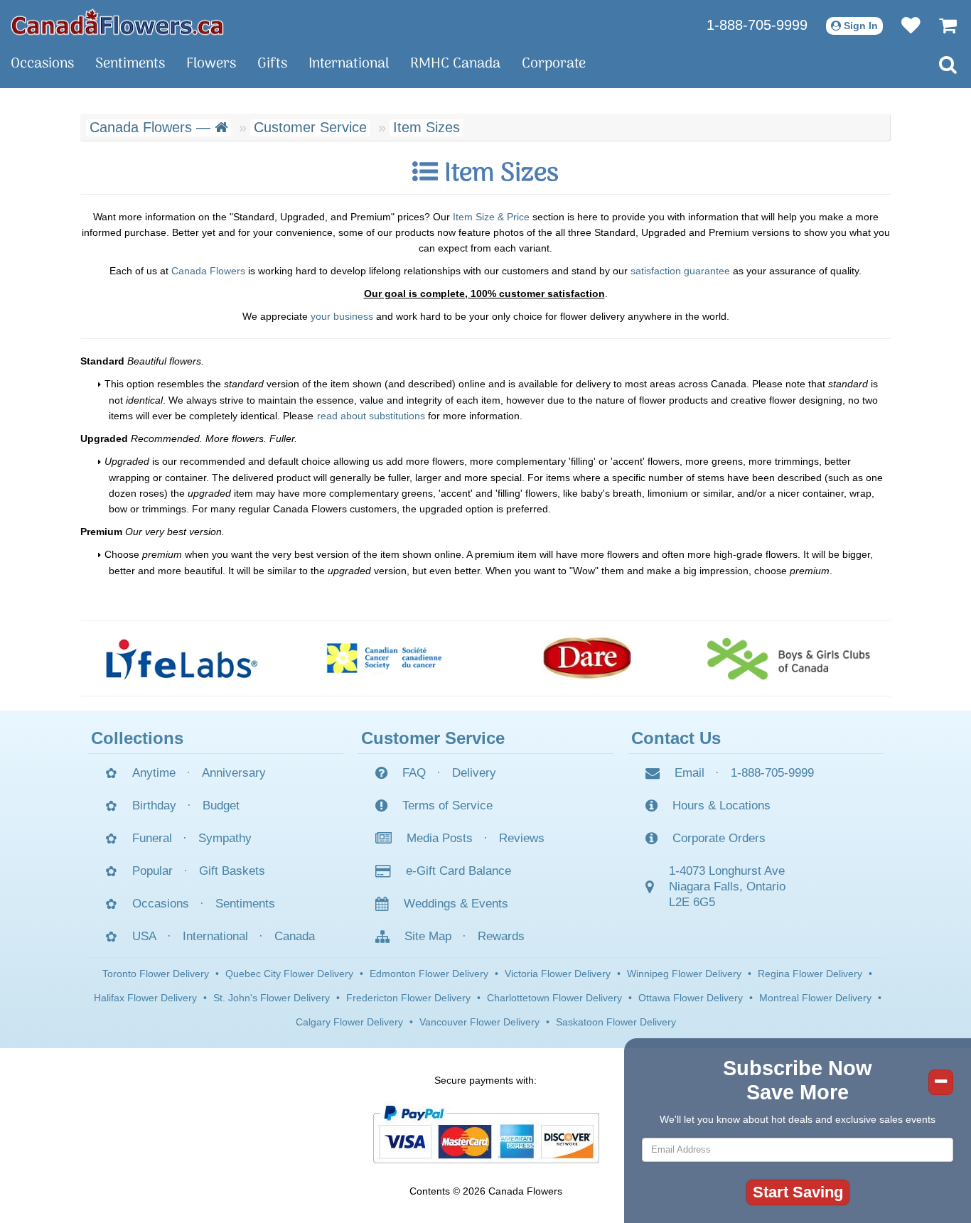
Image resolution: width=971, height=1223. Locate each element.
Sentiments (130, 64)
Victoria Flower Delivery (558, 973)
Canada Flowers (208, 270)
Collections (137, 738)
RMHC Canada (455, 64)
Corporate (554, 64)
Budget (221, 805)
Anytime (154, 773)
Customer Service (310, 127)
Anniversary (234, 773)
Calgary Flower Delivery (349, 1022)
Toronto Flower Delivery (155, 973)
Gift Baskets (232, 871)
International (349, 64)
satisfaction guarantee (680, 270)
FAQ (414, 773)
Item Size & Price (491, 216)
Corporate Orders (719, 838)
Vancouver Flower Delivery (479, 1022)
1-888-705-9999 (757, 25)
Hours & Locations (721, 805)
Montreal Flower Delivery (815, 997)
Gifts (272, 64)
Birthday (154, 805)
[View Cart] (941, 25)
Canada (294, 936)
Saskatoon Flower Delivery (616, 1022)
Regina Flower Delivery (810, 973)
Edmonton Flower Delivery (429, 973)
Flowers (211, 64)
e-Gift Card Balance (458, 871)
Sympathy (225, 838)
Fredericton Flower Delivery (408, 997)
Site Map (427, 936)
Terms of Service (447, 805)
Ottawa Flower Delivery (690, 997)
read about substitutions (371, 415)
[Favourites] (904, 25)
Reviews (521, 838)
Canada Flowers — (152, 127)
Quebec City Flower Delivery (289, 973)
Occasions (42, 64)
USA (144, 936)
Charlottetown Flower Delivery (554, 997)
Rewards (501, 936)
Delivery (474, 773)
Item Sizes (426, 127)
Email (689, 773)
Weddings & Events (456, 903)
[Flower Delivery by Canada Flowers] (117, 21)
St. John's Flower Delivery (271, 997)
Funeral (152, 838)
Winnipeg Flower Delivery (684, 973)
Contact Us (676, 738)
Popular (152, 871)
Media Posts (440, 838)
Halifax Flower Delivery (145, 997)
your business (342, 316)
